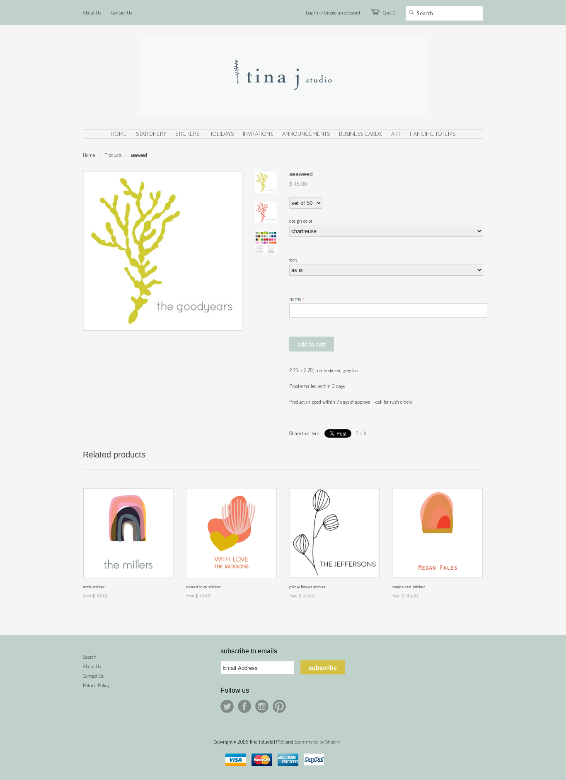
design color (300, 220)
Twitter (227, 706)
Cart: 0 (389, 12)
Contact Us (121, 12)
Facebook (244, 706)
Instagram (261, 706)
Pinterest (279, 706)
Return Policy (96, 685)
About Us (92, 12)
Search (90, 656)
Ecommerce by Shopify (317, 741)
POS (280, 741)
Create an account (342, 12)
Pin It (361, 433)
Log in (312, 12)
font (293, 259)
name (295, 298)
